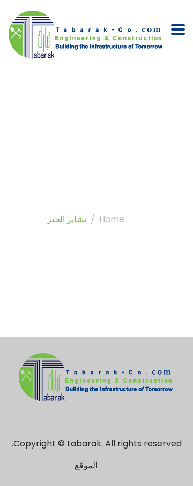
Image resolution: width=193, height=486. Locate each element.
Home (111, 219)
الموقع (86, 465)
